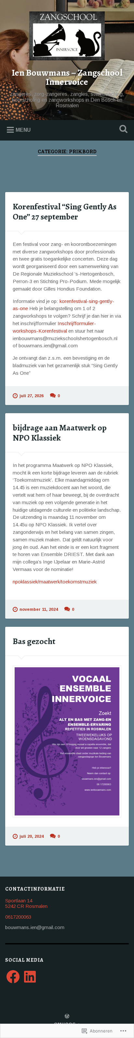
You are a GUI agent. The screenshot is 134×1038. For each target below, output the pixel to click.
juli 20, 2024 (32, 836)
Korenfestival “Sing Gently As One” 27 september (64, 211)
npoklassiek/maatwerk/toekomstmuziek (55, 581)
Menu (23, 130)
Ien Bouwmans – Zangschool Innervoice (67, 77)
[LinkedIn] (30, 977)
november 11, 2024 (39, 609)
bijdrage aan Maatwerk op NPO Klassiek (60, 433)
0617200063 (18, 917)
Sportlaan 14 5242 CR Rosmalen (26, 903)
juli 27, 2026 (32, 395)
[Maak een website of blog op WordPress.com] (67, 1016)
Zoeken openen (122, 129)
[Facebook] (13, 977)
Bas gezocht (34, 641)
